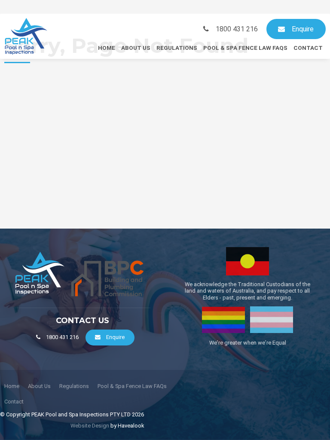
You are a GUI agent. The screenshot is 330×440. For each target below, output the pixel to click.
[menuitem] (12, 386)
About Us (135, 47)
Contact (308, 47)
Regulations (176, 47)
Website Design (89, 425)
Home (106, 47)
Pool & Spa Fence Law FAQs (245, 47)
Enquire (303, 29)
